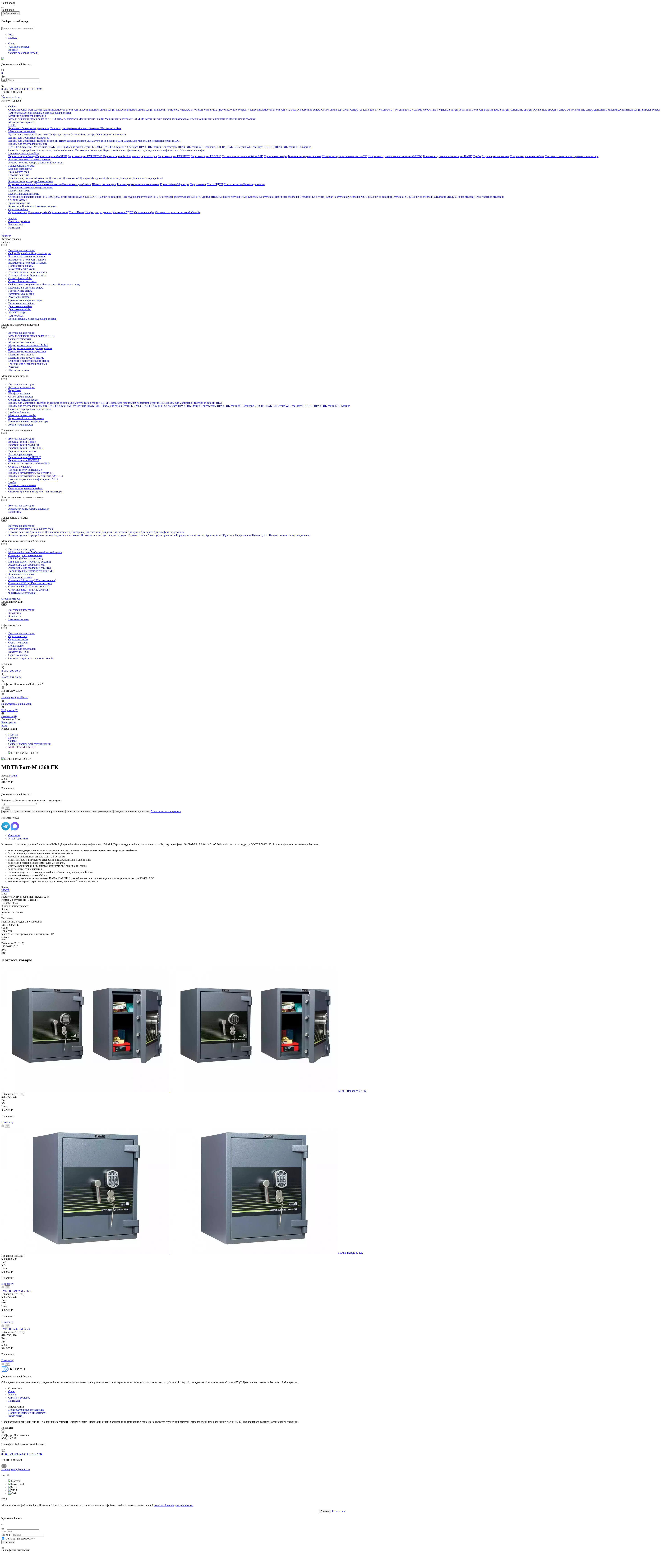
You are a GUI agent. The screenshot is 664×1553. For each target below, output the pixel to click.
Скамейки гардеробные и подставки (29, 150)
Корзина (6, 235)
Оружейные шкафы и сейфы (549, 109)
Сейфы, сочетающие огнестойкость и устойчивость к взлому (386, 109)
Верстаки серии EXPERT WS (85, 156)
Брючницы (123, 184)
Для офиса (125, 178)
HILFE (12, 125)
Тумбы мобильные (63, 150)
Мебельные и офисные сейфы (440, 109)
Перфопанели (198, 184)
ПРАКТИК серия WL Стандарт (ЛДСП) (201, 146)
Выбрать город (10, 13)
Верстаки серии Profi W (117, 156)
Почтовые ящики (45, 206)
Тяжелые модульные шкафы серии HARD (447, 156)
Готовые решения (18, 174)
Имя (3, 1531)
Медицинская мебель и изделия (27, 115)
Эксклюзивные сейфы (580, 109)
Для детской (98, 178)
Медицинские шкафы (91, 118)
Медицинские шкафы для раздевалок (167, 118)
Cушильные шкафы (275, 156)
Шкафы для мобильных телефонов (28, 137)
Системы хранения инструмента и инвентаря (571, 156)
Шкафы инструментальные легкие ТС (344, 156)
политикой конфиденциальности (173, 1505)
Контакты (14, 227)
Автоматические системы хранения (29, 159)
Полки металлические (48, 184)
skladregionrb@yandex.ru (15, 1469)
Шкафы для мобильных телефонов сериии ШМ (95, 140)
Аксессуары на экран (144, 156)
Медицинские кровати (21, 122)
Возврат (13, 49)
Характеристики (18, 838)
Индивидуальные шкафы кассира (159, 150)
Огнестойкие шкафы (83, 134)
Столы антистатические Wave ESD (242, 156)
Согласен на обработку (20, 1538)
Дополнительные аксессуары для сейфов (47, 112)
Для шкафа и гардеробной (147, 178)
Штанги (97, 184)
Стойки (86, 184)
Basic (11, 171)
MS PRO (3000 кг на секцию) (60, 196)
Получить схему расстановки (48, 811)
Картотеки (41, 134)
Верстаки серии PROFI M (206, 156)
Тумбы (477, 156)
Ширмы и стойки (110, 128)
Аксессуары (109, 184)
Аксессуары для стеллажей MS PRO (180, 196)
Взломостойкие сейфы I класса (69, 109)
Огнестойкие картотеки (335, 109)
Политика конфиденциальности (27, 1412)
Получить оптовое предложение (132, 811)
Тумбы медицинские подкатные (209, 118)
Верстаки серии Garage (22, 156)
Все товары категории (21, 250)
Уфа (10, 34)
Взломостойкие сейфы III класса (146, 109)
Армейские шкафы (521, 109)
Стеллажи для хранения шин (25, 196)
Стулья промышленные (495, 156)
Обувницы (182, 184)
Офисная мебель (18, 209)
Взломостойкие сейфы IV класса (238, 109)
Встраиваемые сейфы (496, 109)
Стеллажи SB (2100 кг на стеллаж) (413, 196)
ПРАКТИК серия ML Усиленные (27, 146)
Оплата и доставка (19, 221)
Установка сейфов (19, 46)
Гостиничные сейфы (471, 109)
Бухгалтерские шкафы (21, 134)
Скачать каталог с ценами (166, 811)
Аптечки (94, 128)
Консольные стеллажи (261, 196)
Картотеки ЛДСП (123, 212)
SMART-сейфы (651, 109)
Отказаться (338, 1511)
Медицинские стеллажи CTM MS (125, 118)
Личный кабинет (11, 97)
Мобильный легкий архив (23, 193)
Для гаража (55, 178)
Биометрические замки (204, 109)
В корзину (7, 1122)
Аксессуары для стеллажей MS (140, 196)
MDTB (13, 775)
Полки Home (76, 212)
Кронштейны (168, 184)
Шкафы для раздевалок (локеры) (27, 143)
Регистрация (8, 722)
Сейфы (12, 106)
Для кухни (112, 178)
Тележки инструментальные (304, 156)
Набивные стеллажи (287, 196)
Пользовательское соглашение (26, 1409)
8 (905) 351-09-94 (32, 88)
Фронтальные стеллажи (490, 196)
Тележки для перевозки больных (69, 128)
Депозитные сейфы (629, 109)
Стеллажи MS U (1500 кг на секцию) (370, 196)
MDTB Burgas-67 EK (350, 1252)
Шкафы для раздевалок (98, 212)
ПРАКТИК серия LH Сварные (293, 146)
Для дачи (85, 178)
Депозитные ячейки (606, 109)
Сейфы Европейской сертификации (29, 109)
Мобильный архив (19, 190)
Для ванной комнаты (36, 178)
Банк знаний (15, 224)
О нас (11, 43)
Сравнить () (9, 716)
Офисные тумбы (38, 212)
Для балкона (15, 178)
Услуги (12, 218)
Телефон (6, 1534)
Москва (12, 37)
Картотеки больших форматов (121, 150)
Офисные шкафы (144, 212)
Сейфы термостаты (66, 118)
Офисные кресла (58, 212)
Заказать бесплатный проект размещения (89, 811)
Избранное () (9, 710)
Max (26, 171)
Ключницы (56, 162)
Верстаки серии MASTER (51, 156)
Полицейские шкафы (178, 109)
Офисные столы (17, 212)
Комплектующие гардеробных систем (30, 181)
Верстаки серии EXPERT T (174, 156)
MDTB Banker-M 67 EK (352, 1090)
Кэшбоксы (28, 206)
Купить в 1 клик (21, 811)
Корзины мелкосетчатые (145, 184)
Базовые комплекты (20, 168)
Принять (324, 1511)
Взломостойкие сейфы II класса (107, 109)
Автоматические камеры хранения (28, 162)
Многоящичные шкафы (89, 150)
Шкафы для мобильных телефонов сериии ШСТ (152, 140)
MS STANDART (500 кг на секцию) (99, 196)
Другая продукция (19, 203)
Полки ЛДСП (215, 184)
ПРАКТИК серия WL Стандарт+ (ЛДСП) (250, 146)
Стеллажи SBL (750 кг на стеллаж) (454, 196)
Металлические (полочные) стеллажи (30, 187)
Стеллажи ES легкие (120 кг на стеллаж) (324, 196)
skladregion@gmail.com (14, 697)
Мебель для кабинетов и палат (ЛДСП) (31, 118)
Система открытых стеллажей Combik (177, 212)
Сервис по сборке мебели (23, 52)
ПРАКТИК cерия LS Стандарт (120, 146)
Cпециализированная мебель (527, 156)
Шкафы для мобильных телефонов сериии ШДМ (37, 140)
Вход (4, 725)
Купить (6, 811)
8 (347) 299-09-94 (11, 88)
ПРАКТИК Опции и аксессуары (158, 146)
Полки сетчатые (233, 184)
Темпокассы (15, 112)
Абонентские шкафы (192, 150)
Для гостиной (71, 178)
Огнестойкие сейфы (309, 109)
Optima (19, 171)
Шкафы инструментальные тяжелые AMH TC (395, 156)
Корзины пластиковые (21, 184)
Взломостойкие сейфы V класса (277, 109)
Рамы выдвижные (254, 184)
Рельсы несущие (72, 184)
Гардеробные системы (21, 165)
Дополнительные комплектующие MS (224, 196)
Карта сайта (15, 1415)
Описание (14, 835)
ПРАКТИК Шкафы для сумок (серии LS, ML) (75, 146)
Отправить (8, 1542)
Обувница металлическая (111, 134)
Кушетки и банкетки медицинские (28, 128)
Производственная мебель (23, 153)
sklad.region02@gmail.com (16, 703)
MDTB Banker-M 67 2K (16, 1329)
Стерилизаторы (17, 199)
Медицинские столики (242, 118)
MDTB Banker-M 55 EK (17, 1290)
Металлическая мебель (21, 131)
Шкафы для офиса (59, 134)
